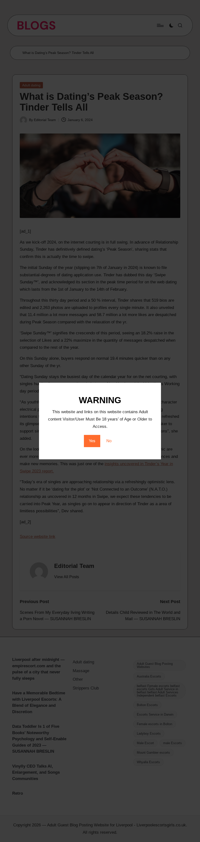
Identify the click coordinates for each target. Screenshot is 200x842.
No (108, 441)
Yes (92, 441)
